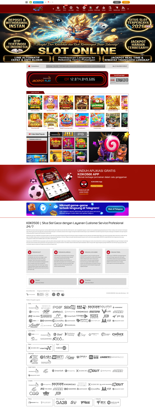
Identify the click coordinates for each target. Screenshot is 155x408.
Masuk (116, 2)
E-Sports (123, 10)
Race (77, 10)
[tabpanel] (77, 38)
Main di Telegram (39, 2)
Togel (84, 10)
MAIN (36, 102)
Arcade (103, 10)
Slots (64, 10)
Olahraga (90, 10)
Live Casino (71, 10)
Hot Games (58, 10)
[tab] (56, 134)
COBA (57, 141)
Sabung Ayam (116, 10)
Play (48, 81)
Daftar (126, 2)
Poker (110, 10)
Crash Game (97, 10)
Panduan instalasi (96, 186)
